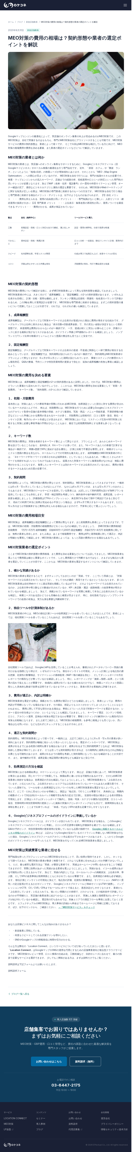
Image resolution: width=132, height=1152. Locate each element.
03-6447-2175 (66, 1085)
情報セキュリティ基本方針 (114, 1129)
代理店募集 (74, 1129)
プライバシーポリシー (112, 1123)
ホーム (11, 22)
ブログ (20, 22)
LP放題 (7, 1129)
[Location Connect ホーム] (15, 5)
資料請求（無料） (85, 1061)
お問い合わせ (75, 1118)
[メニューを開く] (125, 5)
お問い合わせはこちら (49, 1061)
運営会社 (105, 1118)
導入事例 (40, 1123)
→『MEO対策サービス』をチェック (76, 907)
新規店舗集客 (32, 22)
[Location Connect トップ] (12, 1145)
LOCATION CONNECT (15, 1118)
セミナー (40, 1118)
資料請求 (73, 1123)
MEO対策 (8, 1123)
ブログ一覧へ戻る (20, 993)
